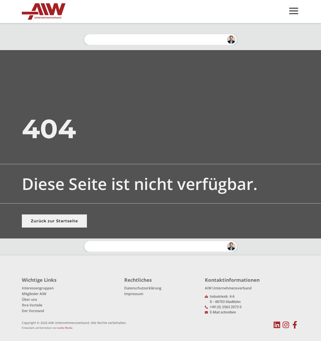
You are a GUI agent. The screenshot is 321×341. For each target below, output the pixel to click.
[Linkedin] (277, 324)
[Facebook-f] (294, 324)
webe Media (64, 328)
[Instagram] (285, 324)
